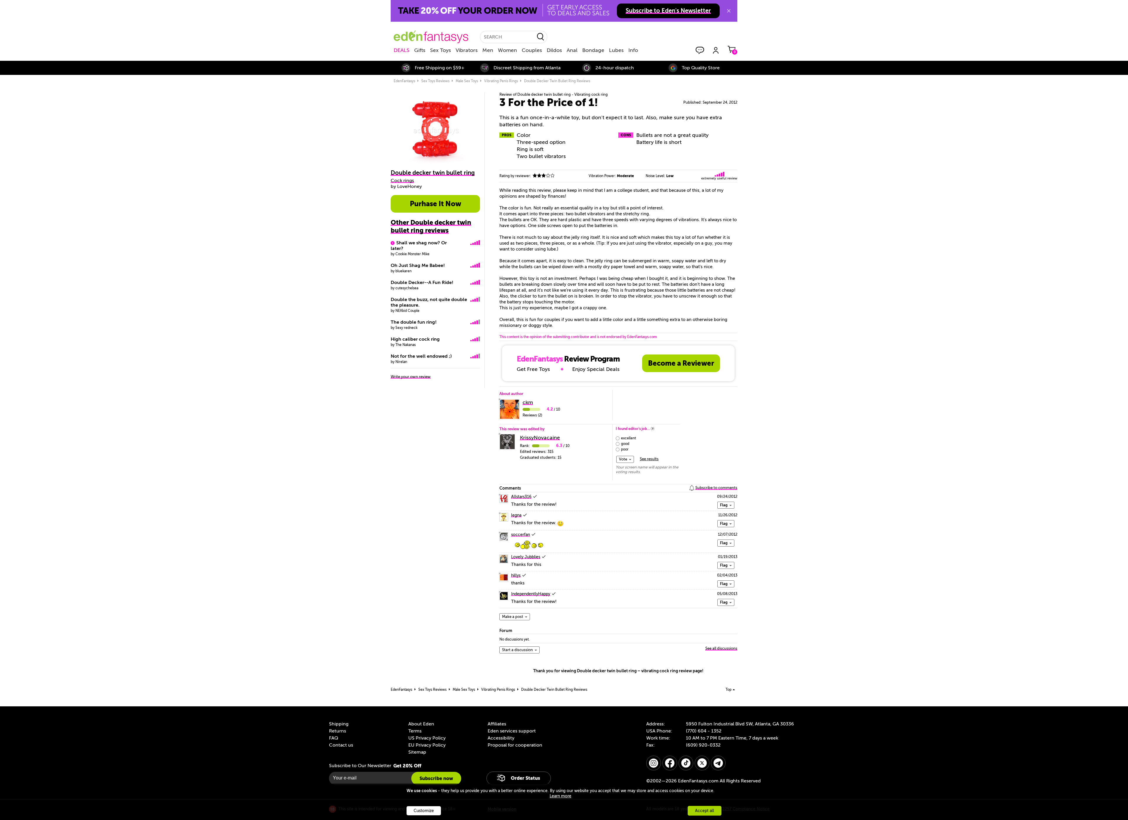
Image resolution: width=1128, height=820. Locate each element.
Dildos (554, 50)
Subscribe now (436, 778)
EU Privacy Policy (427, 745)
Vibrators (467, 50)
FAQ (333, 738)
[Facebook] (669, 763)
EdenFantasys (404, 81)
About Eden (421, 724)
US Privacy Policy (427, 738)
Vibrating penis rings (501, 81)
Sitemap (417, 752)
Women (507, 50)
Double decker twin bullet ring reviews (557, 81)
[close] (729, 11)
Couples (532, 50)
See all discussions (721, 648)
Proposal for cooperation (515, 745)
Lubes (616, 50)
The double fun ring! (414, 322)
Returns (337, 731)
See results (649, 459)
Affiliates (497, 724)
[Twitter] (702, 763)
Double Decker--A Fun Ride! (422, 282)
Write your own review (411, 376)
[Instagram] (653, 763)
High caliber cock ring (415, 339)
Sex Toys (440, 50)
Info (633, 50)
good (625, 444)
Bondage (593, 50)
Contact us (341, 745)
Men (487, 50)
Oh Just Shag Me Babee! (418, 265)
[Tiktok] (686, 763)
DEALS (401, 50)
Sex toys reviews (435, 81)
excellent (628, 438)
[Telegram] (718, 763)
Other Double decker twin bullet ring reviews (431, 226)
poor (625, 449)
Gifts (419, 50)
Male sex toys (467, 81)
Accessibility (501, 738)
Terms (415, 731)
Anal (572, 50)
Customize (424, 811)
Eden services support (512, 731)
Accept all (704, 811)
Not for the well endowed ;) (421, 356)
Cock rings (402, 180)
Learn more (560, 796)
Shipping (338, 724)
